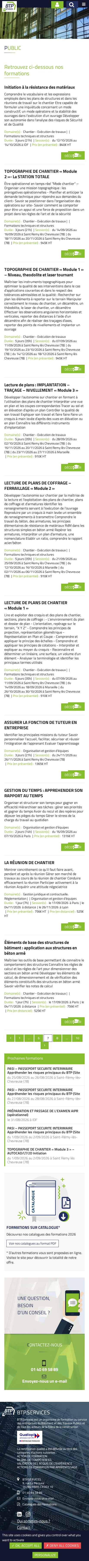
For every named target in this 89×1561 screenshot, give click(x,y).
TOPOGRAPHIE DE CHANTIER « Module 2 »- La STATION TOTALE (40, 174)
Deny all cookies (64, 1545)
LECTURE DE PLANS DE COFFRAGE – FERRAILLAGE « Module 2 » (37, 485)
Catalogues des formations (39, 1504)
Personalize (45, 1555)
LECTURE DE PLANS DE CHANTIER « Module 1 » (35, 605)
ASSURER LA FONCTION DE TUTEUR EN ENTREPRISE (40, 725)
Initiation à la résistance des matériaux (39, 87)
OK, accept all (27, 1545)
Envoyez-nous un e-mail (44, 1381)
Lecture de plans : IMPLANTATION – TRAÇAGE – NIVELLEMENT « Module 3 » (41, 387)
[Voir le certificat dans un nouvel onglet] (29, 1443)
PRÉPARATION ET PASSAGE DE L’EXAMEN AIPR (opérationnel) (42, 1113)
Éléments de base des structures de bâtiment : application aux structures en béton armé (40, 947)
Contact (23, 1527)
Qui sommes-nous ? (33, 1521)
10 (79, 1038)
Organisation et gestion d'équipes (46, 750)
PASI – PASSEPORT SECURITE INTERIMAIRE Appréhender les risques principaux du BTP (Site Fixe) (43, 1070)
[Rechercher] (72, 4)
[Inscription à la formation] (76, 155)
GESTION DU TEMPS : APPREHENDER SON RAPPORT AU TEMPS (43, 793)
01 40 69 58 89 (44, 1369)
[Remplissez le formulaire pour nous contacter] (57, 4)
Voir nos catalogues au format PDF (32, 1243)
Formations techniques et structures (29, 136)
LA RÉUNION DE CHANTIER (29, 862)
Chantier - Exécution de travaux (44, 131)
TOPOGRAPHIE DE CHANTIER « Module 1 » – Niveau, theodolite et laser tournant (44, 272)
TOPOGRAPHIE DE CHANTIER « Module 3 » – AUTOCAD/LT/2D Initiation (40, 1151)
